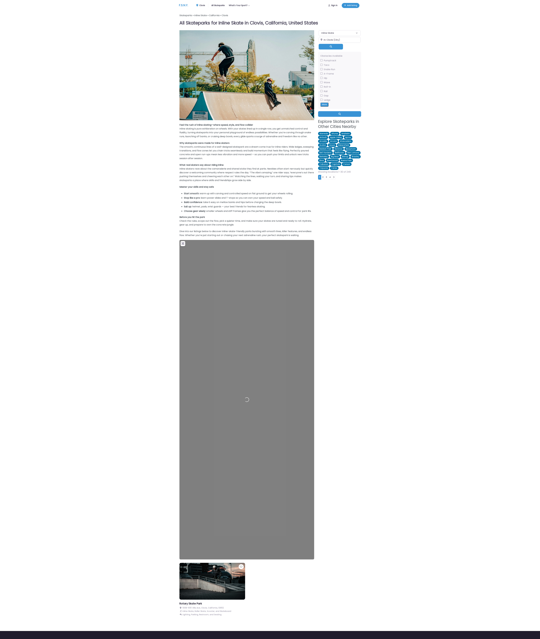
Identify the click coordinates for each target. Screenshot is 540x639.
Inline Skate (200, 15)
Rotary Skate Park (190, 603)
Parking (194, 614)
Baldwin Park (325, 149)
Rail (326, 91)
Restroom (204, 614)
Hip (325, 78)
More (324, 104)
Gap (326, 95)
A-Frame (329, 73)
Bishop (345, 156)
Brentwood (332, 160)
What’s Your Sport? (238, 5)
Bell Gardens (325, 152)
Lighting (186, 614)
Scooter (211, 611)
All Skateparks (218, 5)
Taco (326, 65)
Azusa (332, 145)
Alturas (334, 133)
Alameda (324, 133)
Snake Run (329, 69)
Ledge (327, 100)
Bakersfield (343, 145)
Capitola (336, 164)
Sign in (334, 5)
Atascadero (345, 141)
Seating (217, 614)
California (214, 15)
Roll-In (327, 87)
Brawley (355, 156)
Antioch (323, 137)
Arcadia (323, 141)
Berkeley (324, 156)
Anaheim (345, 133)
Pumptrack (330, 60)
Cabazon (324, 164)
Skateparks (185, 15)
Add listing (352, 5)
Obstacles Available (331, 55)
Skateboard (225, 611)
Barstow (338, 149)
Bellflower (339, 152)
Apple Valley (336, 137)
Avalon (323, 145)
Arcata (333, 141)
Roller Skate (200, 611)
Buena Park (346, 160)
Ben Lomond (353, 152)
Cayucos (324, 168)
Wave (327, 82)
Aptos (348, 137)
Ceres (334, 168)
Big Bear (335, 156)
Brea (322, 160)
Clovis (202, 5)
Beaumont (351, 149)
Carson (346, 164)
